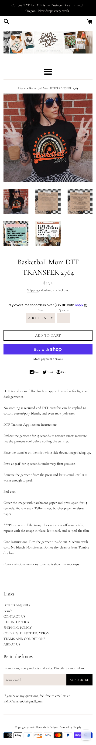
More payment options (48, 359)
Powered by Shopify (70, 727)
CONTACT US (14, 616)
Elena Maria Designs (47, 727)
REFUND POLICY (16, 622)
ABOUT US (11, 644)
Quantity (64, 310)
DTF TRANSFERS (16, 605)
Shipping (32, 290)
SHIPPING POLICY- (18, 627)
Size (40, 310)
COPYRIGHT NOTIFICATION (26, 633)
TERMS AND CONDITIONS (24, 639)
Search (7, 611)
